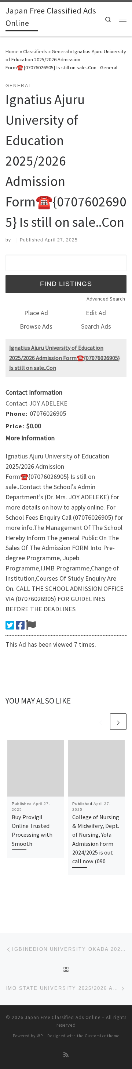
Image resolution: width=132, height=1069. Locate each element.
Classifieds (35, 51)
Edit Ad (96, 313)
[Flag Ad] (31, 625)
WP (40, 1035)
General (60, 51)
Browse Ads (36, 326)
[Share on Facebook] (20, 625)
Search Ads (96, 326)
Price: (15, 426)
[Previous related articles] (100, 721)
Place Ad (36, 313)
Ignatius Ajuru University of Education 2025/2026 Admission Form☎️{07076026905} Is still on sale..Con (64, 358)
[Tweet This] (10, 625)
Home (12, 51)
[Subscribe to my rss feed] (66, 1055)
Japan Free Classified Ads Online (62, 1017)
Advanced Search (106, 298)
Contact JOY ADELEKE (36, 403)
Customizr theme (102, 1035)
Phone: (17, 414)
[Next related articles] (118, 721)
